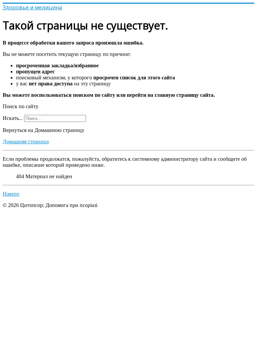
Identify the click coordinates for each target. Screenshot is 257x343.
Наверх (11, 194)
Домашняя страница (26, 141)
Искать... (13, 118)
